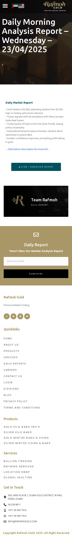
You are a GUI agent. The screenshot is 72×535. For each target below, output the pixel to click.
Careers (10, 370)
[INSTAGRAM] (7, 316)
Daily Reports (15, 363)
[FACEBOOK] (13, 316)
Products (11, 351)
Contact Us (13, 376)
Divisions (11, 388)
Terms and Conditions (22, 407)
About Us (11, 344)
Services (11, 357)
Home (8, 338)
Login (8, 382)
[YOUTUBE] (27, 316)
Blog (8, 395)
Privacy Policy (16, 401)
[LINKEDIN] (20, 316)
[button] (5, 6)
